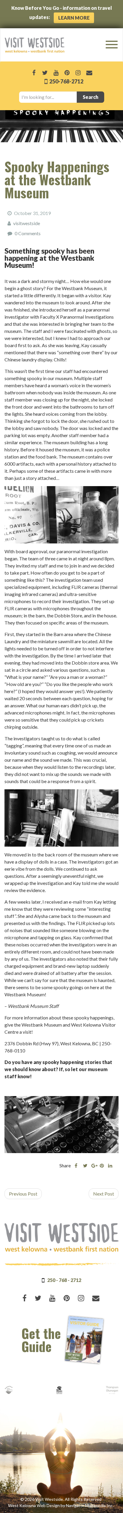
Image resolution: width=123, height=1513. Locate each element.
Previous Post (23, 1193)
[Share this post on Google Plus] (93, 1165)
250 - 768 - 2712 (64, 1280)
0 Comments (28, 233)
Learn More (74, 17)
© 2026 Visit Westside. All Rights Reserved (61, 1499)
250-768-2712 (65, 81)
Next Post (103, 1193)
